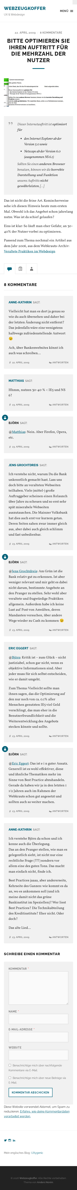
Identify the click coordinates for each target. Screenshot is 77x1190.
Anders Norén (45, 1182)
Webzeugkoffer (25, 8)
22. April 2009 (25, 32)
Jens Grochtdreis (23, 465)
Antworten (60, 362)
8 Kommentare (51, 32)
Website (15, 1047)
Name (14, 1011)
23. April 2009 (20, 404)
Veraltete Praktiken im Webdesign (29, 251)
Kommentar (19, 968)
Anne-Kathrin (20, 302)
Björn (16, 657)
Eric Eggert (18, 648)
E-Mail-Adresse (22, 1029)
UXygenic (37, 1152)
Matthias (16, 381)
